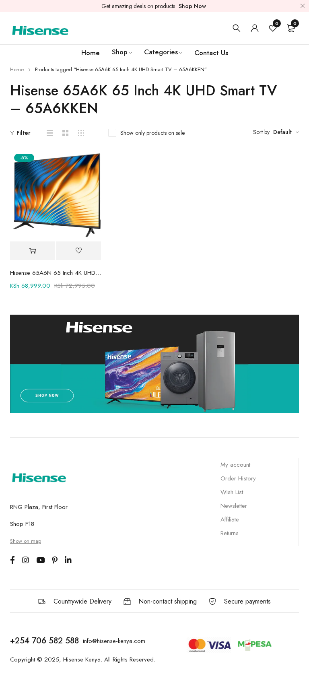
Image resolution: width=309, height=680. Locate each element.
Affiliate (229, 519)
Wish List (231, 492)
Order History (238, 478)
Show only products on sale (152, 133)
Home (17, 69)
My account (235, 464)
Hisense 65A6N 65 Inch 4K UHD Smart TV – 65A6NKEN (55, 272)
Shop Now (192, 6)
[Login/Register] (255, 28)
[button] (32, 250)
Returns (229, 533)
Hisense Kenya (82, 659)
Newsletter (233, 505)
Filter (23, 133)
